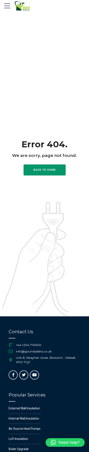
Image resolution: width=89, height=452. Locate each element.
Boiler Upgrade (19, 449)
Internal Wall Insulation (24, 418)
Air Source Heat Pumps (24, 428)
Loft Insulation (18, 439)
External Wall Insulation (24, 408)
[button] (65, 442)
